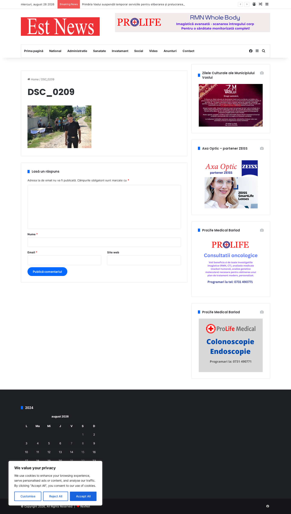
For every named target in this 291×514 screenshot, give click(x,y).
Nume (32, 234)
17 (26, 460)
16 (94, 452)
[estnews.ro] (60, 26)
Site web (113, 252)
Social (138, 51)
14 (71, 452)
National (55, 51)
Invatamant (120, 51)
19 (49, 460)
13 (60, 452)
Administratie (77, 51)
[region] (55, 483)
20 (60, 460)
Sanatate (99, 51)
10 (26, 452)
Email (32, 252)
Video (153, 51)
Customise (27, 496)
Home (34, 79)
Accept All (83, 496)
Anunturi (170, 51)
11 (37, 452)
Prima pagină (33, 51)
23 (94, 460)
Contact (188, 51)
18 (37, 460)
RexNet (85, 506)
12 (49, 452)
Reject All (55, 496)
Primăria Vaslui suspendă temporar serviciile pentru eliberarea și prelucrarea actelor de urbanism (146, 4)
